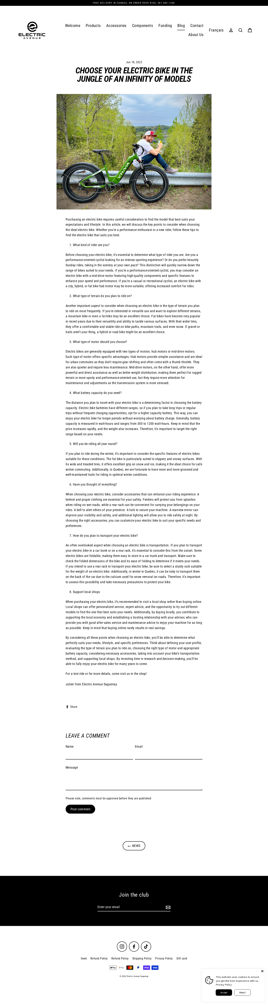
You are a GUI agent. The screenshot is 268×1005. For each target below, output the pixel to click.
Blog (181, 25)
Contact (196, 25)
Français (216, 30)
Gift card (181, 958)
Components (142, 25)
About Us (196, 34)
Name (70, 746)
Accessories (116, 25)
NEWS (135, 846)
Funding (165, 25)
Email (139, 746)
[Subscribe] (167, 907)
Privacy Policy (164, 958)
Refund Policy (99, 958)
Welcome (72, 25)
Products (93, 25)
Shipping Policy (142, 958)
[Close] (262, 971)
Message (72, 767)
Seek (84, 958)
